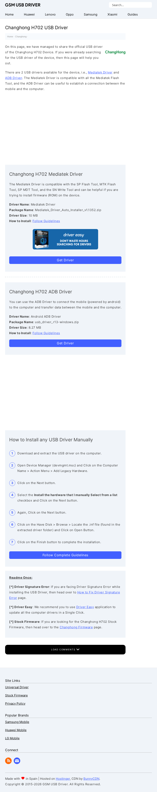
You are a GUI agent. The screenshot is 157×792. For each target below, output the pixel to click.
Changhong (21, 36)
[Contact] (17, 763)
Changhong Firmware (76, 627)
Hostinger (63, 779)
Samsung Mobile (17, 722)
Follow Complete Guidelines (65, 555)
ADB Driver (13, 78)
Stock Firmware (16, 695)
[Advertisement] (65, 127)
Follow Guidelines (46, 221)
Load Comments (63, 649)
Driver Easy (85, 607)
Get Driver (65, 260)
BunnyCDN (91, 779)
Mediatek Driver (100, 72)
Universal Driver (17, 687)
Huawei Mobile (16, 730)
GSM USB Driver (22, 5)
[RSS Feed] (8, 763)
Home (10, 36)
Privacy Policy (15, 703)
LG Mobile (12, 738)
